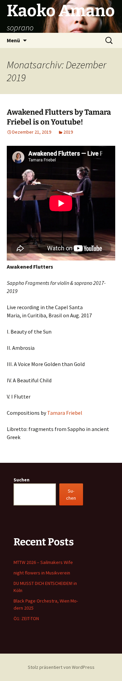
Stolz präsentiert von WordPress (61, 667)
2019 (68, 132)
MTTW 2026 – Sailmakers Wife (43, 562)
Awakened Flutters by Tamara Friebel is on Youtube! (59, 117)
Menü (13, 40)
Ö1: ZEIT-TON (26, 618)
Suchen (21, 480)
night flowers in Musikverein (42, 573)
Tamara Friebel (64, 412)
